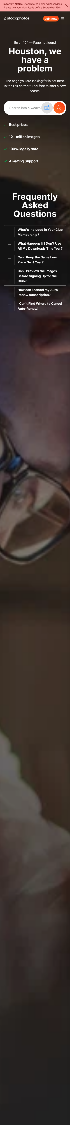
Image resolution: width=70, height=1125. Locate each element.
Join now (51, 18)
